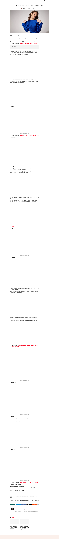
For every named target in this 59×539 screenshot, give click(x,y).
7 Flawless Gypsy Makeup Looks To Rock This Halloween (28, 482)
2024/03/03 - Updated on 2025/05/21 (31, 8)
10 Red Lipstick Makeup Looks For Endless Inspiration (28, 43)
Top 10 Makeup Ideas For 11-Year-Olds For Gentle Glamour (29, 135)
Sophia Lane (24, 8)
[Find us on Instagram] (43, 0)
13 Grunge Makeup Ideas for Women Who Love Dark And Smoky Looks (24, 527)
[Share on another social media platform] (38, 504)
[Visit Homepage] (13, 2)
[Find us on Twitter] (44, 0)
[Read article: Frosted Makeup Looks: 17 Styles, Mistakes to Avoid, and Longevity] (14, 521)
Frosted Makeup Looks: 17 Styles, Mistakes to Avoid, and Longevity (14, 527)
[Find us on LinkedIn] (45, 0)
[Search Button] (48, 2)
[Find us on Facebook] (42, 0)
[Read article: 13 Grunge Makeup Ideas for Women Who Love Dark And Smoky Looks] (24, 521)
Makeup (37, 8)
